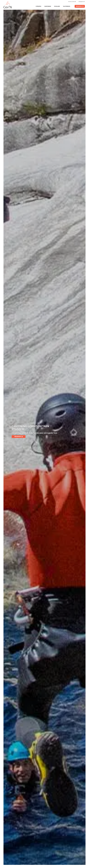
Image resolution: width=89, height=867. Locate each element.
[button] (80, 6)
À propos (38, 6)
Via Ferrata (66, 6)
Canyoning (47, 6)
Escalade (57, 6)
